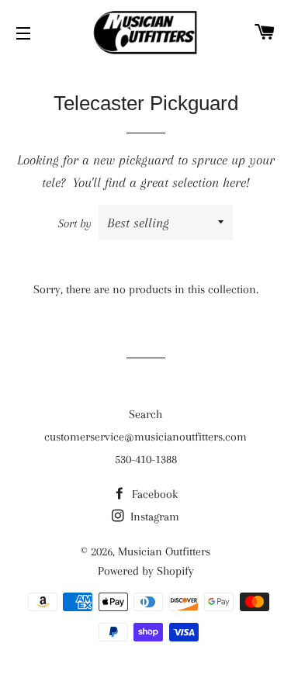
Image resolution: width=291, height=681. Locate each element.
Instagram (153, 517)
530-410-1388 (146, 459)
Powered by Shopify (146, 571)
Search (145, 414)
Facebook (153, 494)
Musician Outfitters (164, 551)
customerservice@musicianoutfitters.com (145, 437)
